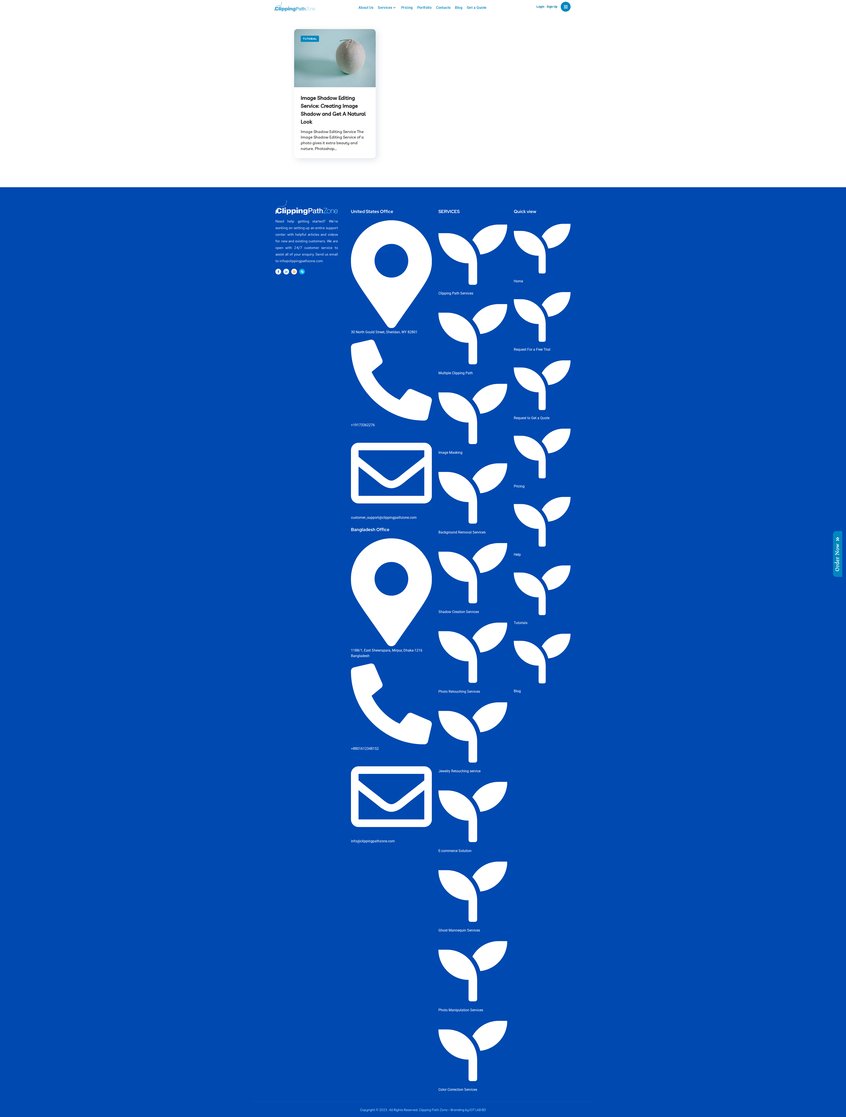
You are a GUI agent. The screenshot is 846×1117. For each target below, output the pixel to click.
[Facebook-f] (278, 271)
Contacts (443, 8)
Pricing (407, 8)
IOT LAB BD (477, 1110)
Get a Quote (476, 8)
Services (385, 8)
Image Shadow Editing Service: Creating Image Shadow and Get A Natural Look (333, 109)
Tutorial (310, 38)
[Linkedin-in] (286, 271)
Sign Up (552, 6)
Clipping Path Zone (433, 1110)
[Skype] (302, 271)
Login (540, 6)
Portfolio (424, 8)
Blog (458, 8)
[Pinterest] (294, 271)
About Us (365, 8)
